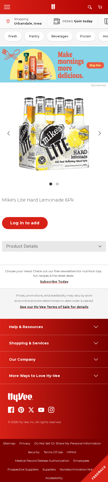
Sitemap (9, 443)
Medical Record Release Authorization (42, 460)
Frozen (85, 36)
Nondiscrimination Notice (78, 469)
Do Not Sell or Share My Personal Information (67, 443)
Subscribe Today (54, 281)
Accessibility (54, 478)
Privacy (24, 443)
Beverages (59, 36)
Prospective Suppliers (23, 469)
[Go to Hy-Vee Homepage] (54, 7)
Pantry (34, 36)
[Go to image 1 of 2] (50, 184)
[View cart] (100, 7)
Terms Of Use (53, 452)
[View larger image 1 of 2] (54, 133)
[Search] (90, 7)
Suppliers (49, 469)
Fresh (13, 36)
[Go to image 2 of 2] (57, 184)
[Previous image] (9, 133)
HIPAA (71, 452)
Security (34, 452)
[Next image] (100, 133)
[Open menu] (7, 7)
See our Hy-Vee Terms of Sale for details (54, 307)
